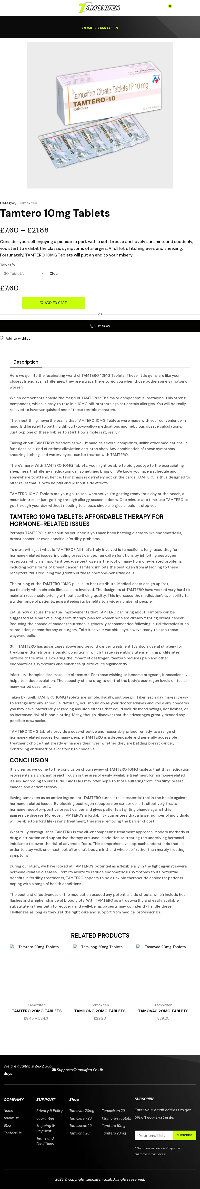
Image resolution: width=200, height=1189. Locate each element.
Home (87, 28)
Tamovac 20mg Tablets (163, 1010)
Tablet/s (7, 264)
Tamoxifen (108, 28)
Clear (54, 273)
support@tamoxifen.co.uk (80, 1069)
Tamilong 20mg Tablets (100, 1010)
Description (25, 362)
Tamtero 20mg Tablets (37, 1010)
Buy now (102, 326)
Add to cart (56, 302)
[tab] (26, 362)
